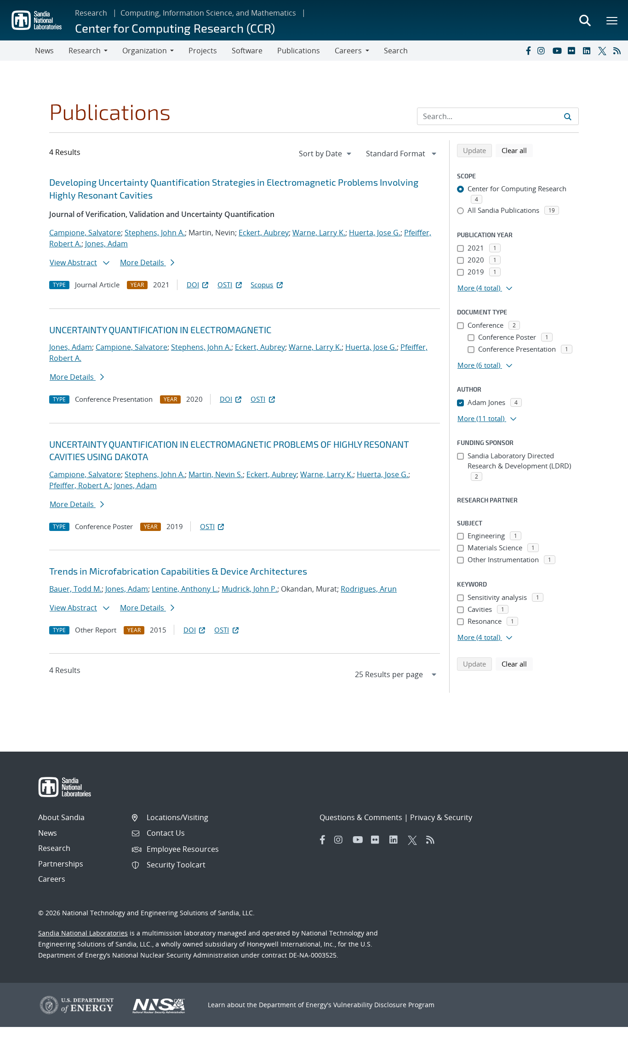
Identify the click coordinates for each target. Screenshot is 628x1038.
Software (247, 51)
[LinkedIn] (588, 50)
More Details (143, 262)
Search (396, 51)
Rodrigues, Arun (369, 589)
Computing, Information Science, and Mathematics (208, 13)
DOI (193, 284)
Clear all (517, 150)
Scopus (262, 284)
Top (600, 1027)
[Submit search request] (568, 116)
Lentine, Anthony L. (185, 589)
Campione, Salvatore (85, 233)
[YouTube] (558, 50)
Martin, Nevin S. (215, 474)
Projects (202, 51)
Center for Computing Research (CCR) (175, 28)
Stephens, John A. (155, 233)
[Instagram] (542, 50)
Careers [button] (348, 51)
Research (91, 13)
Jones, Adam (106, 244)
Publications (298, 51)
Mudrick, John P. (249, 589)
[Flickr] (573, 50)
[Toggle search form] (585, 20)
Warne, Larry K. (318, 233)
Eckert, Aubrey (264, 233)
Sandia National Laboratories (83, 933)
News (44, 51)
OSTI (224, 284)
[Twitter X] (603, 50)
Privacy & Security (441, 817)
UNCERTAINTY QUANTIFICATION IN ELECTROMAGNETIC (160, 329)
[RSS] (618, 50)
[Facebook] (527, 50)
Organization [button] (144, 51)
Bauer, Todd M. (75, 589)
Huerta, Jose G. (374, 233)
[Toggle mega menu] (612, 20)
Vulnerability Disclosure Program (383, 1004)
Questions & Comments (361, 817)
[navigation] (326, 153)
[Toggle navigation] (17, 50)
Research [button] (85, 51)
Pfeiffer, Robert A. (79, 485)
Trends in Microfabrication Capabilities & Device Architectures (178, 570)
